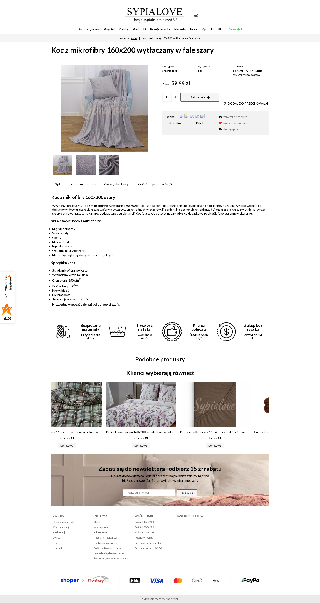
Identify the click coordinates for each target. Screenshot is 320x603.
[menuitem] (89, 29)
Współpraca (101, 527)
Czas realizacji (61, 527)
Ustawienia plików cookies (109, 553)
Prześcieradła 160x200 (148, 548)
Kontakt (57, 548)
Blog (55, 542)
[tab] (58, 184)
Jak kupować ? (102, 532)
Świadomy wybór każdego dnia (111, 558)
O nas (97, 522)
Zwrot (56, 537)
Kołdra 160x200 (144, 532)
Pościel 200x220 (144, 527)
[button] (232, 117)
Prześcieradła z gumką (148, 542)
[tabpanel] (160, 250)
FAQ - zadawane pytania (107, 548)
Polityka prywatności (105, 542)
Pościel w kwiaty (144, 537)
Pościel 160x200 (144, 522)
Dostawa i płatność (63, 522)
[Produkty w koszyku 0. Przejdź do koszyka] (196, 17)
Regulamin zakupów (105, 537)
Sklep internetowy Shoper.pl (160, 599)
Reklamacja (59, 532)
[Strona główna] (155, 15)
